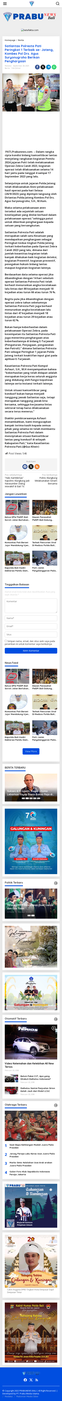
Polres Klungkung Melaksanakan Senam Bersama (46, 479)
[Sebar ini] (37, 67)
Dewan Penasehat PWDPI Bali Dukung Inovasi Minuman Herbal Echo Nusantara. (42, 518)
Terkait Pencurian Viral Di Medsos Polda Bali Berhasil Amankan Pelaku (44, 544)
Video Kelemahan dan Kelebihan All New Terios (29, 1065)
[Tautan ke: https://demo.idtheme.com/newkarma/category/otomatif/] (56, 1019)
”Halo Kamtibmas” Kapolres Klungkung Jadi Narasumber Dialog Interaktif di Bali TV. (17, 480)
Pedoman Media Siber (27, 1396)
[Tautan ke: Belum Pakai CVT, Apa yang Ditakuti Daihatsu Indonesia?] (11, 1078)
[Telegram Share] (48, 67)
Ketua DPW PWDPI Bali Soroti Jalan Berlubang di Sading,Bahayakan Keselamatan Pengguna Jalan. (17, 518)
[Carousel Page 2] (27, 798)
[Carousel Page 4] (34, 798)
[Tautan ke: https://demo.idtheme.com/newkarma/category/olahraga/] (56, 1105)
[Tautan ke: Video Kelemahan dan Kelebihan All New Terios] (31, 1042)
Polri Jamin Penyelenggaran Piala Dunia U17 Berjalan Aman (44, 569)
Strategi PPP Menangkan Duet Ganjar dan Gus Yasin (30, 906)
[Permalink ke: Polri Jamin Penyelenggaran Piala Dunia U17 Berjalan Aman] (44, 557)
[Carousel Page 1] (23, 798)
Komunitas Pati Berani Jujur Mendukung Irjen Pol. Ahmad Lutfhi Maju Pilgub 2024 (17, 544)
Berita (7, 68)
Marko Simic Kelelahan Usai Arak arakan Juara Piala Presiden (31, 1164)
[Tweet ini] (43, 67)
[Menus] (4, 3)
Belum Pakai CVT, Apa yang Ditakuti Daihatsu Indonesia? (36, 1077)
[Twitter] (31, 466)
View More (31, 751)
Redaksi (9, 1396)
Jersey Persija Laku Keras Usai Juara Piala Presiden (32, 1155)
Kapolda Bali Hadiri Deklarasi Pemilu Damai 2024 (17, 569)
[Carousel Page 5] (38, 798)
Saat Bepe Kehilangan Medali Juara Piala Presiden (32, 1146)
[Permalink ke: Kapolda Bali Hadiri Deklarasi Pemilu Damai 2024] (17, 557)
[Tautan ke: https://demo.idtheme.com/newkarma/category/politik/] (56, 883)
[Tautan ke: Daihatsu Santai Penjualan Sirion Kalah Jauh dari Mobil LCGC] (11, 1090)
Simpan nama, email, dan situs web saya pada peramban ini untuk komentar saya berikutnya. (30, 642)
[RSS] (37, 466)
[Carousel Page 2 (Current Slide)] (32, 915)
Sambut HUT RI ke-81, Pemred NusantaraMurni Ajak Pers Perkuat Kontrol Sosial (28, 792)
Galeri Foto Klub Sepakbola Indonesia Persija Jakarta (30, 1173)
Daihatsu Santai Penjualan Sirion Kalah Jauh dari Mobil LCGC (38, 1089)
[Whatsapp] (54, 67)
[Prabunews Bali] (31, 3)
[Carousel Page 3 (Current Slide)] (31, 798)
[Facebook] (25, 466)
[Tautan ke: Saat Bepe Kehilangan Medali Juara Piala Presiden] (31, 1126)
